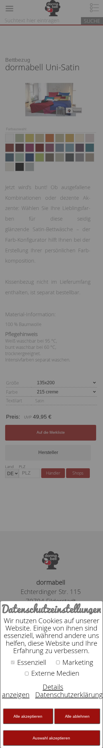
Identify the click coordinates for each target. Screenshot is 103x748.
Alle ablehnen (77, 716)
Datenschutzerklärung (69, 694)
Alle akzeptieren (27, 716)
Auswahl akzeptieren (51, 738)
